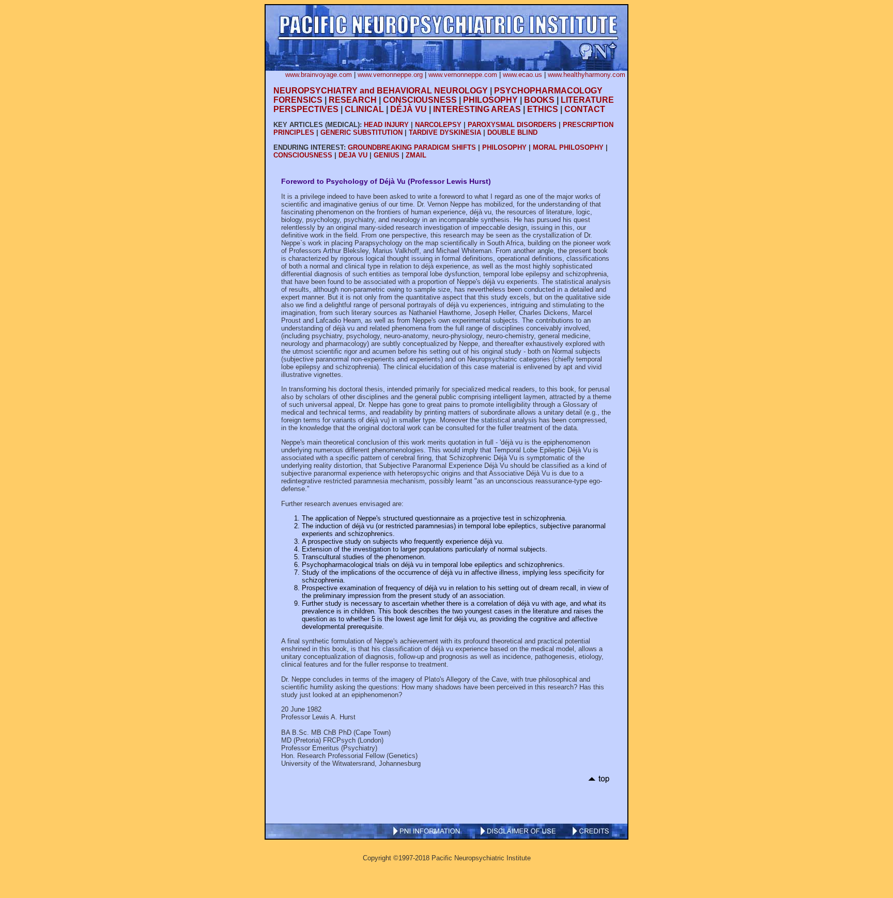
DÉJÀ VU (408, 109)
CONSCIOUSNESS (420, 100)
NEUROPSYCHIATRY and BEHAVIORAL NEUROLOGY (380, 90)
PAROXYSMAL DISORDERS (512, 125)
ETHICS (542, 109)
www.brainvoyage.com (318, 74)
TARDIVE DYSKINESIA (445, 132)
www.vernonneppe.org (390, 74)
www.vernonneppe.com (462, 74)
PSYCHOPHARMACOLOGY (548, 90)
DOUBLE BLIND (512, 132)
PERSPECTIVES (305, 109)
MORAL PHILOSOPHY (568, 147)
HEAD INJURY (386, 125)
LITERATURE (587, 100)
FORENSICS (297, 100)
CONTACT (584, 109)
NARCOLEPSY (438, 125)
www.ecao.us (522, 74)
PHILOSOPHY (490, 100)
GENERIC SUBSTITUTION (361, 132)
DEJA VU (352, 155)
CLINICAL (364, 109)
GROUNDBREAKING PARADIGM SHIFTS (412, 147)
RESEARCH (353, 100)
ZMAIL (416, 155)
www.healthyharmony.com (586, 74)
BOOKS (539, 100)
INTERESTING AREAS (477, 109)
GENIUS (386, 155)
